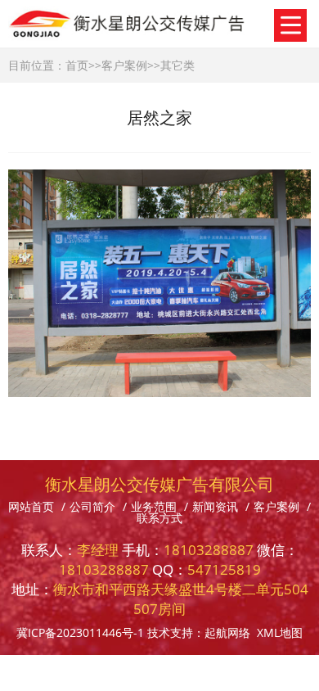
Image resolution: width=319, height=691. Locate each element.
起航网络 (227, 632)
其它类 (177, 65)
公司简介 (92, 506)
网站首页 (31, 506)
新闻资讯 (215, 506)
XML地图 (280, 632)
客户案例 (124, 65)
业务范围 (154, 506)
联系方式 (159, 518)
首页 (76, 65)
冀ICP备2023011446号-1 (80, 632)
